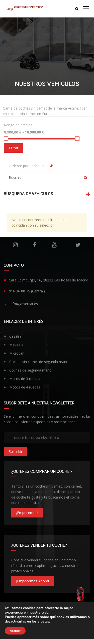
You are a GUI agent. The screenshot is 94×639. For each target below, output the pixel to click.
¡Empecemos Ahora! (32, 581)
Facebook (35, 244)
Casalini (15, 336)
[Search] (85, 177)
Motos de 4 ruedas (24, 387)
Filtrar (13, 147)
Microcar (16, 353)
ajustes (43, 621)
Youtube (54, 244)
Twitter (78, 244)
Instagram (15, 244)
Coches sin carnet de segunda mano (38, 361)
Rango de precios (18, 125)
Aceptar (15, 631)
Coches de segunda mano (30, 370)
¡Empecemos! (27, 512)
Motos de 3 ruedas (24, 378)
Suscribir (15, 451)
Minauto (15, 344)
